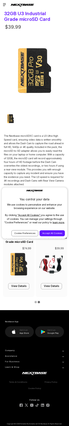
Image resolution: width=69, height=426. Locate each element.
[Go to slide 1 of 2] (35, 302)
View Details (18, 286)
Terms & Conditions (18, 382)
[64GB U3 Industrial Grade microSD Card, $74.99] (19, 265)
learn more (58, 222)
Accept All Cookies (52, 233)
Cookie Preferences (25, 233)
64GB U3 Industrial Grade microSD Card (19, 239)
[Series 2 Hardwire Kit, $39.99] (51, 265)
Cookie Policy (34, 388)
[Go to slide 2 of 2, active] (38, 302)
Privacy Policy (51, 382)
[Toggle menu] (4, 4)
